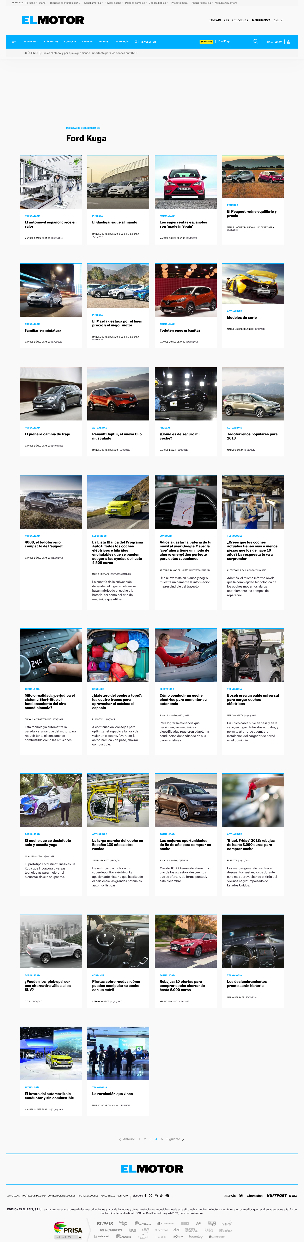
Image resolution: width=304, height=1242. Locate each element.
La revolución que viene (112, 1094)
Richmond (102, 1236)
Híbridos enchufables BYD (65, 2)
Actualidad (31, 42)
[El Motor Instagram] (156, 1196)
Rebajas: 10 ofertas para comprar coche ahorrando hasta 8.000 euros (182, 985)
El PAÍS (105, 1223)
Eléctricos (51, 42)
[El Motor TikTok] (161, 1196)
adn (210, 1223)
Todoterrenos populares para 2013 (252, 436)
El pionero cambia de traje (47, 434)
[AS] (226, 20)
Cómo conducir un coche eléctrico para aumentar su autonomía (183, 699)
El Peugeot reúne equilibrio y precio (251, 213)
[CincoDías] (240, 20)
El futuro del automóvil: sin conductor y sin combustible (49, 1096)
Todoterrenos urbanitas (180, 330)
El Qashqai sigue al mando (114, 222)
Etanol (43, 2)
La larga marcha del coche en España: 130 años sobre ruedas (117, 844)
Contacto (122, 1196)
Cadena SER (183, 1223)
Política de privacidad (33, 1196)
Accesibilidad (108, 1196)
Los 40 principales (124, 1223)
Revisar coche (113, 2)
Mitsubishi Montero (226, 2)
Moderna (122, 1236)
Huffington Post (110, 1230)
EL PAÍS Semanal (192, 1230)
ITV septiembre (179, 2)
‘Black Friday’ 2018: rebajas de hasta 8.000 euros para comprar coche (251, 844)
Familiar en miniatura (43, 330)
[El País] (215, 20)
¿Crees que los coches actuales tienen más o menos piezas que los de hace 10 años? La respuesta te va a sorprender (252, 550)
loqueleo (196, 1236)
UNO (133, 1230)
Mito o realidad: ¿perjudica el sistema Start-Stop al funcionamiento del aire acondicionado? (50, 701)
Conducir (70, 42)
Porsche (30, 2)
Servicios (206, 41)
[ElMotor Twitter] (150, 1196)
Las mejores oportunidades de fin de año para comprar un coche (185, 844)
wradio (145, 1230)
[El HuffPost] (261, 20)
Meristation (216, 1236)
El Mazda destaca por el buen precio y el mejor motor (117, 323)
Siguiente (173, 1139)
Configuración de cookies (61, 1196)
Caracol (225, 1223)
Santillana (144, 1223)
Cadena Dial (176, 1230)
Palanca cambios (135, 2)
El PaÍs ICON (160, 1236)
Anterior (129, 1139)
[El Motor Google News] (167, 1196)
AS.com (196, 1223)
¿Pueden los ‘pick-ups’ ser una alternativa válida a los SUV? (48, 985)
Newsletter (148, 42)
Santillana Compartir (166, 1223)
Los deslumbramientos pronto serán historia (247, 983)
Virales (103, 42)
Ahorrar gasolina (201, 2)
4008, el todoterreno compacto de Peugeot (44, 544)
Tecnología (121, 42)
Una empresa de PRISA (68, 1227)
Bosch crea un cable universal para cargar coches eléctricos (253, 699)
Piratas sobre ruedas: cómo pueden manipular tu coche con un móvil (116, 985)
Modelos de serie (242, 317)
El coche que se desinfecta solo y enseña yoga (48, 842)
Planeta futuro (207, 1230)
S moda (178, 1236)
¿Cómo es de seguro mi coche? (180, 436)
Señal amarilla (93, 2)
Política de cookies (88, 1196)
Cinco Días (161, 1230)
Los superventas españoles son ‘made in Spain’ (183, 224)
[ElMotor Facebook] (145, 1196)
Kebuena (221, 1230)
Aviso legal (13, 1196)
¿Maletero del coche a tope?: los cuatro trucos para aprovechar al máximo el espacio (117, 701)
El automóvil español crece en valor (51, 224)
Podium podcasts (143, 1236)
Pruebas (87, 42)
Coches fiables (157, 2)
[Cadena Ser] (278, 20)
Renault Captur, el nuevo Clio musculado (117, 436)
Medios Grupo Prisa (68, 1237)
